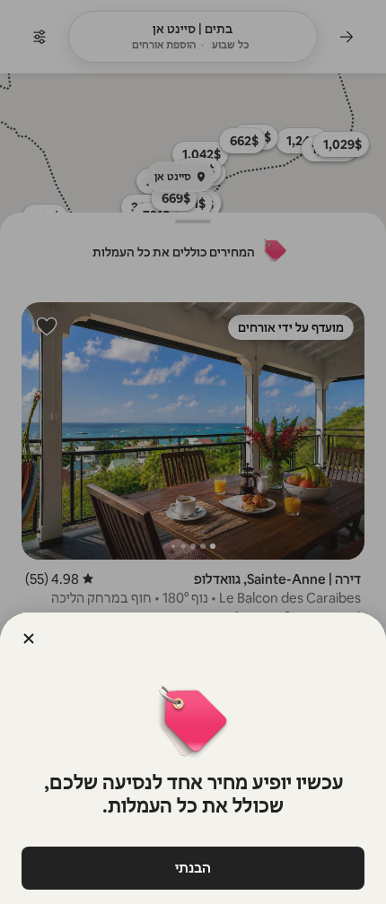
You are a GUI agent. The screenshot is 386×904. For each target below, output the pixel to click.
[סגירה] (29, 638)
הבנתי (193, 867)
